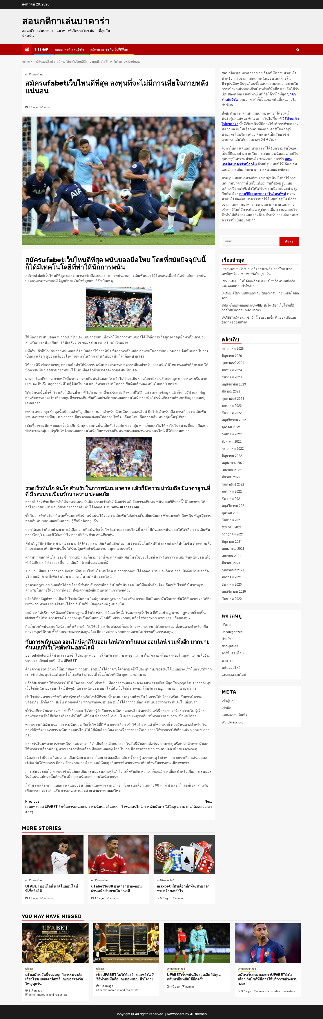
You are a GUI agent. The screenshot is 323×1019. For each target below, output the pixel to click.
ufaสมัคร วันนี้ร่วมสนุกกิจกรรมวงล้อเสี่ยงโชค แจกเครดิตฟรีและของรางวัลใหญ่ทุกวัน (54, 979)
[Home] (27, 50)
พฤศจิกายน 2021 (234, 506)
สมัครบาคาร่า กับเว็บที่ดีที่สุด (109, 49)
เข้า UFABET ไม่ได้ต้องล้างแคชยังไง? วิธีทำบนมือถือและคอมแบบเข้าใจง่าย (125, 977)
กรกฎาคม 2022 (233, 449)
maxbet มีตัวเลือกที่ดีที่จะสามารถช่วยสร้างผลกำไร (183, 888)
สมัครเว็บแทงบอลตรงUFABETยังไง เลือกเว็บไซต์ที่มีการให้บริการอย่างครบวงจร (267, 979)
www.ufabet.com (125, 507)
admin (47, 107)
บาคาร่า (227, 661)
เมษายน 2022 (231, 470)
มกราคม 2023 (232, 406)
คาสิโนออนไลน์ (34, 74)
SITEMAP (41, 49)
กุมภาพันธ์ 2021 (233, 570)
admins (48, 898)
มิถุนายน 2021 (232, 541)
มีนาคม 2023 (231, 391)
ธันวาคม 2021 (232, 498)
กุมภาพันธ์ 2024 (233, 363)
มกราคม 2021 (232, 577)
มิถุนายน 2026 (232, 356)
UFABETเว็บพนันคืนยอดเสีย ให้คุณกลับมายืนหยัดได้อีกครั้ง (194, 977)
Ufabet (226, 625)
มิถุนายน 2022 (232, 456)
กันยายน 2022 (232, 434)
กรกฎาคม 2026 (233, 349)
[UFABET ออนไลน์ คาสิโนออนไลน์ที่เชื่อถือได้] (52, 854)
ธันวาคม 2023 (232, 377)
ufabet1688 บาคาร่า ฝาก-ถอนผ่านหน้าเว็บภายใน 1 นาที (116, 888)
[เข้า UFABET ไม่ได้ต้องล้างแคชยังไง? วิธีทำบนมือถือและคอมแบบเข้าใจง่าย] (126, 943)
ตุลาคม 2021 (231, 513)
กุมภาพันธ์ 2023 (233, 398)
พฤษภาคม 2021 (233, 549)
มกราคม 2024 (232, 370)
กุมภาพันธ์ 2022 (233, 484)
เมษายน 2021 (231, 556)
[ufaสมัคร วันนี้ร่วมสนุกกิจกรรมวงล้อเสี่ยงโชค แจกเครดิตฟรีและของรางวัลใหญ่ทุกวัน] (55, 943)
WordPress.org (232, 722)
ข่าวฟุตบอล (230, 646)
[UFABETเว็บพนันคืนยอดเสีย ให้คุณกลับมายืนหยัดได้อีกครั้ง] (197, 943)
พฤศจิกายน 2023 (234, 384)
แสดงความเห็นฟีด (235, 715)
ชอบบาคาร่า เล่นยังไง (69, 49)
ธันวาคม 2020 (232, 584)
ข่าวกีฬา (227, 639)
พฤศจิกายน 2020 (234, 592)
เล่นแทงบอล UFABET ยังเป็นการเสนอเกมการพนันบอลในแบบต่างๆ (71, 806)
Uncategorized (232, 632)
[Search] (298, 50)
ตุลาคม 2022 (231, 427)
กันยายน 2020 (232, 599)
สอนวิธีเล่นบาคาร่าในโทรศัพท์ (262, 194)
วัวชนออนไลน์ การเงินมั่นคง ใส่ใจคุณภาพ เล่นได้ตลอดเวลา (166, 804)
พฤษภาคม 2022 (233, 463)
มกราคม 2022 (232, 491)
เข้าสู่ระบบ (229, 701)
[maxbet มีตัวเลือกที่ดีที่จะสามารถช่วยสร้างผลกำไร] (184, 854)
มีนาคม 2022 (231, 477)
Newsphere (176, 1014)
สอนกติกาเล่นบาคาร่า (66, 21)
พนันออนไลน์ (231, 668)
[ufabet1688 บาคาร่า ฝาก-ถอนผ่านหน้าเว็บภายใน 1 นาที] (118, 854)
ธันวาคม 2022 (232, 413)
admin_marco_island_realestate (48, 994)
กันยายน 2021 (232, 520)
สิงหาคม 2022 (231, 441)
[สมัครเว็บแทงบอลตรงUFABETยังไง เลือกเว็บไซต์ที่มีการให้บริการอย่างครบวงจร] (268, 943)
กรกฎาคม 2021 (233, 534)
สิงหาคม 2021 (231, 527)
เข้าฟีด (226, 708)
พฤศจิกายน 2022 (234, 420)
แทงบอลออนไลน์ (234, 675)
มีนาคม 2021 (231, 563)
